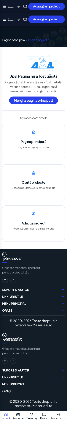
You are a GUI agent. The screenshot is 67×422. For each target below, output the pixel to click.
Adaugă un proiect (46, 6)
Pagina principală (13, 40)
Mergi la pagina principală (33, 100)
